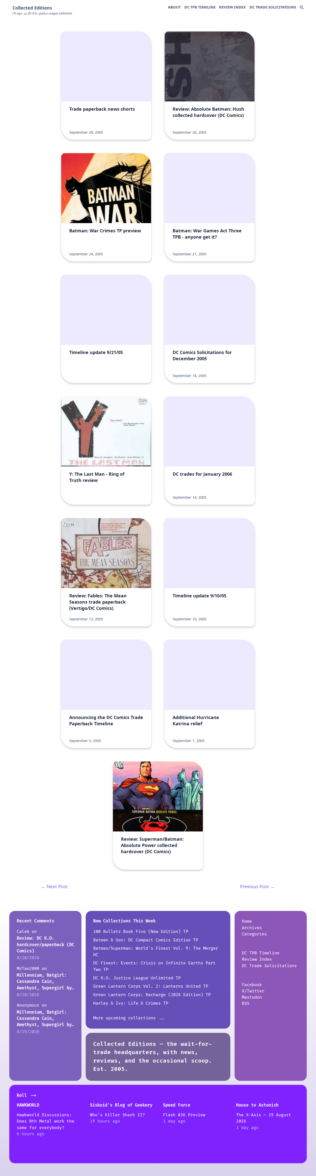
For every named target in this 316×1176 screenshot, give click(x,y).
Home (247, 921)
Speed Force (176, 1105)
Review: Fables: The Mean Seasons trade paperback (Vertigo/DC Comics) (98, 602)
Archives (252, 927)
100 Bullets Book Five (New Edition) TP (140, 931)
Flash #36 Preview (184, 1115)
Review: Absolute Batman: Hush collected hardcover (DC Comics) (208, 112)
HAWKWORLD (28, 1105)
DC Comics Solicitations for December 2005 (202, 355)
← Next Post (54, 886)
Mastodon (252, 997)
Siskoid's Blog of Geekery (121, 1105)
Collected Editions (32, 8)
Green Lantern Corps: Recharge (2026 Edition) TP (152, 994)
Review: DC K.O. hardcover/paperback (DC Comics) (45, 945)
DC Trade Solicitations (273, 6)
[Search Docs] (302, 7)
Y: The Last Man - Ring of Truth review (96, 477)
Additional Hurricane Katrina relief (196, 720)
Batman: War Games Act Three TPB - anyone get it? (207, 234)
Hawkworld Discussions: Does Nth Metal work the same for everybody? (45, 1121)
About (174, 6)
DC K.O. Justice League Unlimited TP (137, 978)
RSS (245, 1003)
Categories (254, 934)
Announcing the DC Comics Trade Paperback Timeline (106, 720)
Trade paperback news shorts (102, 109)
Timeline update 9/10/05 (199, 596)
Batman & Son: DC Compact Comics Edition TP (145, 940)
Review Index (232, 6)
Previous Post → (257, 886)
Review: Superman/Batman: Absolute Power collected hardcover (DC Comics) (152, 845)
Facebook (252, 984)
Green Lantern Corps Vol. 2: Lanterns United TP (150, 986)
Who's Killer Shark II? (117, 1115)
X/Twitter (253, 991)
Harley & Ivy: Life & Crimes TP (130, 1003)
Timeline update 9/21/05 (96, 352)
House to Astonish (257, 1105)
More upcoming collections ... (129, 1018)
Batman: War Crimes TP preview (105, 231)
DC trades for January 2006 (202, 474)
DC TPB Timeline (200, 6)
